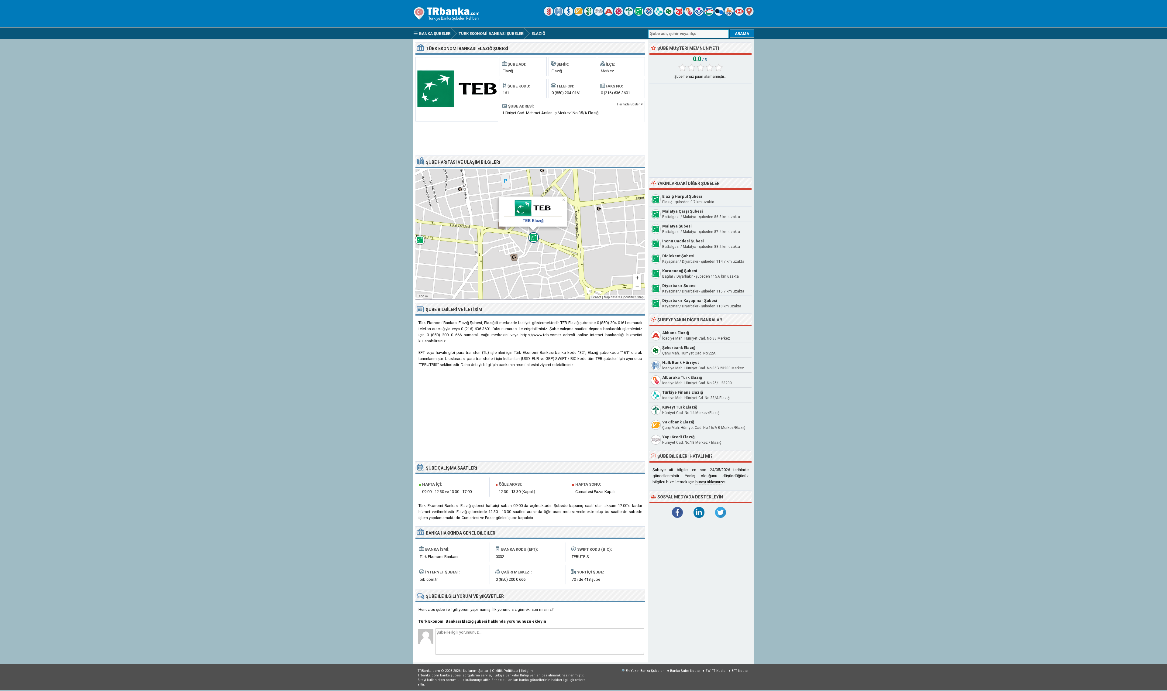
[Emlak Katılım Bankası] (709, 14)
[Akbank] (608, 14)
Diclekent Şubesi (678, 256)
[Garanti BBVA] (588, 14)
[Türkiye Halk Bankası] (558, 14)
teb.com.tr (429, 579)
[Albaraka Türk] (689, 14)
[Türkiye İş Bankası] (568, 14)
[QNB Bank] (648, 14)
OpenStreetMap (632, 297)
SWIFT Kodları (716, 671)
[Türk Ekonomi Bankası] (638, 14)
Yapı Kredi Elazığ (678, 437)
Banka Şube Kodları (685, 671)
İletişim (527, 671)
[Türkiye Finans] (658, 14)
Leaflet (596, 297)
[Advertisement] (530, 138)
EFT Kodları (740, 671)
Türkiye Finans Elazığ (682, 392)
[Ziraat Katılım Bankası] (678, 14)
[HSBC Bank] (739, 14)
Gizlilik (505, 671)
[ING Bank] (729, 14)
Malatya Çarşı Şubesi (682, 211)
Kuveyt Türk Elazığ (679, 407)
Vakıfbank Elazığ (678, 422)
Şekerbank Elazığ (678, 347)
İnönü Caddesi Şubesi (683, 241)
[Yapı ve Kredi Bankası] (598, 14)
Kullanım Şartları (476, 671)
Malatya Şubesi (677, 226)
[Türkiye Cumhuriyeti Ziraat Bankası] (548, 14)
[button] (530, 234)
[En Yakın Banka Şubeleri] (749, 14)
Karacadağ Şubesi (679, 271)
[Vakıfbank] (578, 14)
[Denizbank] (618, 14)
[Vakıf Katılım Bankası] (699, 14)
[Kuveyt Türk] (628, 14)
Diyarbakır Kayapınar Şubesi (689, 300)
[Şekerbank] (668, 14)
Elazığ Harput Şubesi (682, 196)
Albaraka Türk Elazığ (682, 377)
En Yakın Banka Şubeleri (645, 671)
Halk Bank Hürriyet (680, 362)
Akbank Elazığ (675, 332)
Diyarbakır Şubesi (679, 285)
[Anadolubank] (719, 14)
